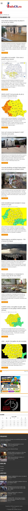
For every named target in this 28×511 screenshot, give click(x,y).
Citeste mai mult (4, 52)
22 (21, 424)
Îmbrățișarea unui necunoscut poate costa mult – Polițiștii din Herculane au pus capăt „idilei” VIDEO (16, 488)
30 (14, 459)
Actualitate (15, 24)
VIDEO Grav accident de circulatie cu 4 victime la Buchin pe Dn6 (15, 458)
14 (17, 422)
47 (13, 446)
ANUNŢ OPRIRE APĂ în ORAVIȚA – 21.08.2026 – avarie (15, 493)
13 (14, 422)
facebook (2, 466)
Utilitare (15, 97)
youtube (1, 470)
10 (2, 422)
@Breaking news (10, 24)
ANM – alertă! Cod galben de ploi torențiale (13, 341)
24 (2, 425)
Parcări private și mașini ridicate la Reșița (9, 449)
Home (2, 14)
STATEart (12, 506)
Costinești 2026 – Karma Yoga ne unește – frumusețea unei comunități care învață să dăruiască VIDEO (16, 499)
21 (17, 424)
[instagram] (15, 508)
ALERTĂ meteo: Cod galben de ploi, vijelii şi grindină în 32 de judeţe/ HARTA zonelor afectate (13, 308)
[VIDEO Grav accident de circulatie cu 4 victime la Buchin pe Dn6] (3, 459)
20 (14, 424)
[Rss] (12, 508)
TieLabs (20, 506)
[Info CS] (14, 5)
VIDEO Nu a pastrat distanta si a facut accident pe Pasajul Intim (15, 444)
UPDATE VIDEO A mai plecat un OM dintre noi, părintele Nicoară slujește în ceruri (16, 453)
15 (21, 422)
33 (7, 450)
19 (10, 424)
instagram (2, 468)
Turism (15, 171)
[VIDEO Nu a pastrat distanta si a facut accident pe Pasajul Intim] (3, 445)
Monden (20, 277)
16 (25, 422)
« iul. (2, 428)
